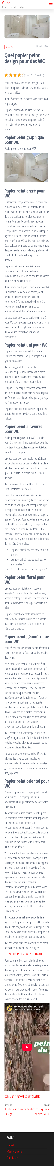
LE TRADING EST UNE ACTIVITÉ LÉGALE (23, 954)
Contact (10, 1145)
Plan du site (12, 1158)
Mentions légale (14, 1151)
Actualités (9, 47)
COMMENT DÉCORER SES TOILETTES (22, 1096)
